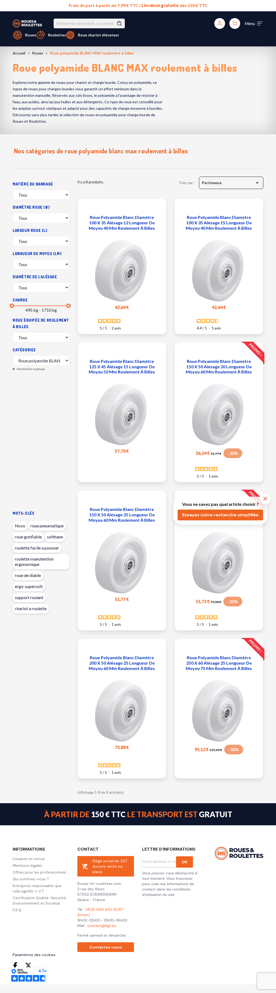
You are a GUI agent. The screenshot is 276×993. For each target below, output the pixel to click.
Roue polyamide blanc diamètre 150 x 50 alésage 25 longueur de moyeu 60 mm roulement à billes (122, 515)
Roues (30, 35)
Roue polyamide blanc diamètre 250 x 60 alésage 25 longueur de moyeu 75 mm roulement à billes (219, 663)
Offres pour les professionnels (39, 872)
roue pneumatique (47, 525)
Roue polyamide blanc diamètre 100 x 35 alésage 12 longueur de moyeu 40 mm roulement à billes (122, 223)
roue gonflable (28, 536)
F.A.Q (17, 910)
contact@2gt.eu (101, 925)
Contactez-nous (105, 947)
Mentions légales (27, 865)
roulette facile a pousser (37, 547)
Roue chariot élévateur (98, 35)
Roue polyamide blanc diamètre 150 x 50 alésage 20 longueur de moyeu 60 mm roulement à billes (219, 366)
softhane (55, 536)
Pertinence (231, 183)
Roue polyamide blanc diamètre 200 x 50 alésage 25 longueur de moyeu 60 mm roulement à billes (122, 663)
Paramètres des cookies (34, 954)
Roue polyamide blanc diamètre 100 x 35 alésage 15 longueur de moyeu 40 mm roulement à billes (219, 223)
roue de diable (28, 575)
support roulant (29, 597)
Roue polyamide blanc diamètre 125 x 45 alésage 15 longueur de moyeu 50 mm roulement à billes (122, 366)
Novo (20, 525)
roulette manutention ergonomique (34, 561)
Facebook (16, 965)
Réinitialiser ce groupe (30, 368)
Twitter (28, 965)
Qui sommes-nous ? (31, 879)
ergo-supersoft (29, 586)
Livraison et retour (29, 858)
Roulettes (57, 35)
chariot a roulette (31, 608)
